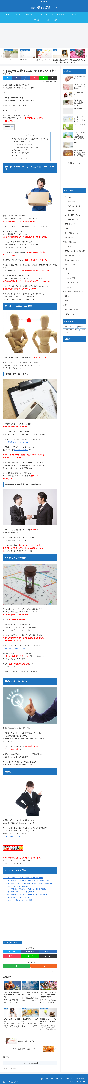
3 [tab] (45, 65)
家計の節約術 (69, 237)
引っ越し (7, 942)
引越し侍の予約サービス (11, 836)
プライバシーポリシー (66, 1078)
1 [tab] (40, 65)
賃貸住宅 (66, 305)
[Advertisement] (44, 35)
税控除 (67, 296)
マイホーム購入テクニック (74, 215)
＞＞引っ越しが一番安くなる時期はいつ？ (17, 648)
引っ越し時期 (69, 287)
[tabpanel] (11, 56)
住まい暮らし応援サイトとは (50, 1078)
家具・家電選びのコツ (72, 233)
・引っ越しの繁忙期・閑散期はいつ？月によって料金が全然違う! (25, 889)
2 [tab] (43, 65)
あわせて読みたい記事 (20, 158)
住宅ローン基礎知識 (72, 260)
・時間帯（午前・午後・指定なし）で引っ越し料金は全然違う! (25, 894)
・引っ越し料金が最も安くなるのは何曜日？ (18, 900)
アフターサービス (71, 201)
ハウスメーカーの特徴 (72, 206)
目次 (27, 135)
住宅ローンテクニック (72, 255)
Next (87, 56)
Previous (1, 56)
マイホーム (67, 197)
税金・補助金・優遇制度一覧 (73, 292)
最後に (16, 155)
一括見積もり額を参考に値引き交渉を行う (28, 147)
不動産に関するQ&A (70, 242)
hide (12, 126)
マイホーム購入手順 (72, 219)
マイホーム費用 (70, 210)
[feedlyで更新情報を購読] (16, 966)
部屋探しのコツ (70, 314)
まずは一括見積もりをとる (23, 144)
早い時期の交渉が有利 (20, 150)
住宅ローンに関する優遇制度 (75, 251)
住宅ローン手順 (70, 265)
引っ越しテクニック (16, 942)
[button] (52, 78)
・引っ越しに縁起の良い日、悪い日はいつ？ (18, 892)
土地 (66, 228)
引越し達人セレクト (21, 450)
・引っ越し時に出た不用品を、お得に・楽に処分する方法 (23, 878)
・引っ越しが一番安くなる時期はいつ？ (17, 886)
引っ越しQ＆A (70, 273)
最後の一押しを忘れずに (21, 153)
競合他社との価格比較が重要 (22, 141)
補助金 (67, 301)
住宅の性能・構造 (71, 224)
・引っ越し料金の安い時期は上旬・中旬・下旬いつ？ (21, 897)
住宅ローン (67, 246)
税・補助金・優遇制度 (80, 1078)
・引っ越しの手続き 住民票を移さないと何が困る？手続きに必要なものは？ (29, 883)
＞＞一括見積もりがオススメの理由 (15, 442)
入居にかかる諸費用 (72, 310)
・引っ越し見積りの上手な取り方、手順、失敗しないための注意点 (26, 880)
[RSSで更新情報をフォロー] (43, 966)
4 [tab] (48, 65)
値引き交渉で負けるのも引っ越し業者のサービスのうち (31, 139)
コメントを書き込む (30, 1063)
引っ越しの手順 (70, 278)
